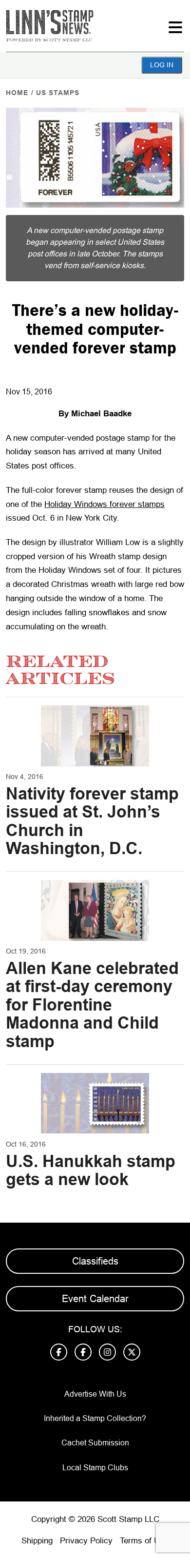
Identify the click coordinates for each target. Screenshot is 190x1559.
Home (17, 93)
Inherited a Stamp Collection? (95, 1418)
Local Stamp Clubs (95, 1467)
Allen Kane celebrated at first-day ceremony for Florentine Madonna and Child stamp (92, 1005)
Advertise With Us (95, 1394)
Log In (161, 65)
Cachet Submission (95, 1443)
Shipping (37, 1540)
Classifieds (95, 1261)
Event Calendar (95, 1298)
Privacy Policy (86, 1540)
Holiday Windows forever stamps (104, 504)
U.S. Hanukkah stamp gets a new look (90, 1170)
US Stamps (57, 93)
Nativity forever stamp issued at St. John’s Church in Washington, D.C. (92, 820)
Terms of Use (144, 1540)
